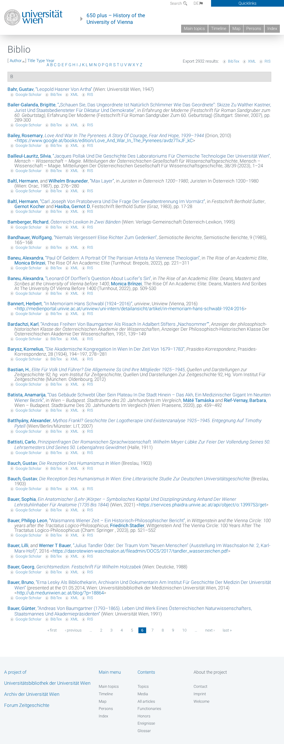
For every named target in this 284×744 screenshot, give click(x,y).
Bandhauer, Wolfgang (29, 237)
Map (236, 28)
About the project (210, 672)
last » (227, 630)
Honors (144, 716)
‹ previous (73, 630)
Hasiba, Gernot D (72, 206)
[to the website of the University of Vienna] (33, 17)
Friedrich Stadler (127, 525)
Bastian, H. (18, 369)
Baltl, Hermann (22, 181)
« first (52, 630)
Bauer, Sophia (21, 499)
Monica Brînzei (29, 263)
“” (64, 89)
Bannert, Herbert (24, 303)
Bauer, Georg (20, 566)
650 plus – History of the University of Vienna (116, 18)
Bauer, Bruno (20, 582)
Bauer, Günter (21, 608)
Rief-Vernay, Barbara (245, 400)
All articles (146, 701)
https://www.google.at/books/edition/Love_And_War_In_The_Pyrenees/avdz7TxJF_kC (105, 140)
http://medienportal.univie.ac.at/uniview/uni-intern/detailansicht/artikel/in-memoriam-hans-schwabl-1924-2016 (130, 308)
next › (210, 630)
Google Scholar (29, 94)
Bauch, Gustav (22, 463)
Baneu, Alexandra (25, 258)
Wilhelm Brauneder (68, 181)
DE (196, 3)
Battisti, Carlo (21, 442)
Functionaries (149, 708)
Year (50, 60)
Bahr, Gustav (20, 89)
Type (40, 60)
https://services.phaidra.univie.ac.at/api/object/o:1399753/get (202, 504)
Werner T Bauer (55, 545)
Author (16, 60)
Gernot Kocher (29, 206)
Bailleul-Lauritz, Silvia (29, 156)
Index (272, 28)
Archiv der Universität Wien (31, 694)
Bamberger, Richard (28, 222)
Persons (253, 28)
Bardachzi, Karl (23, 324)
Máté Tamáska (198, 400)
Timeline (218, 28)
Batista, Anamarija (26, 394)
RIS (267, 61)
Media (143, 694)
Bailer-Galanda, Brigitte (31, 104)
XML (252, 61)
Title (31, 60)
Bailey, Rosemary (25, 135)
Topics (143, 686)
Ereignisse (146, 723)
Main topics (194, 28)
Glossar (144, 730)
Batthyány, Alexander (29, 420)
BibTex (233, 61)
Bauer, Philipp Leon (27, 520)
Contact (200, 686)
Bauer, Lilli (17, 545)
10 (184, 630)
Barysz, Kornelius (25, 349)
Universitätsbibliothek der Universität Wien (47, 683)
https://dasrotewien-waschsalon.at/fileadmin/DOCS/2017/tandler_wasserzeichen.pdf (140, 551)
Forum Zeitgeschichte (26, 705)
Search (176, 3)
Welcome (201, 701)
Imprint (200, 694)
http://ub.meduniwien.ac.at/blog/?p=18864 (60, 593)
